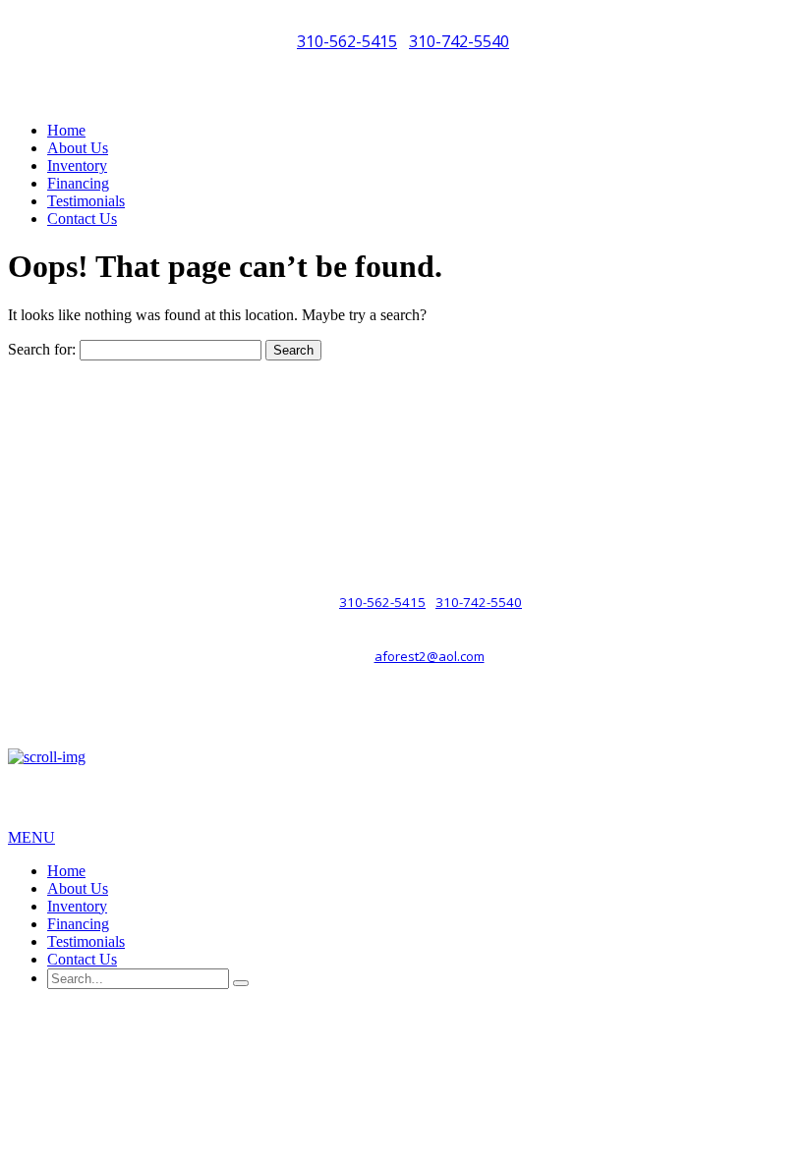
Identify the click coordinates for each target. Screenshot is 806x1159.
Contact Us (82, 218)
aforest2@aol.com (429, 656)
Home (66, 130)
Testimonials (86, 201)
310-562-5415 (347, 41)
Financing (78, 183)
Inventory (77, 165)
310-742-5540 (459, 41)
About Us (77, 147)
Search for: (42, 349)
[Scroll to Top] (47, 756)
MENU (31, 837)
